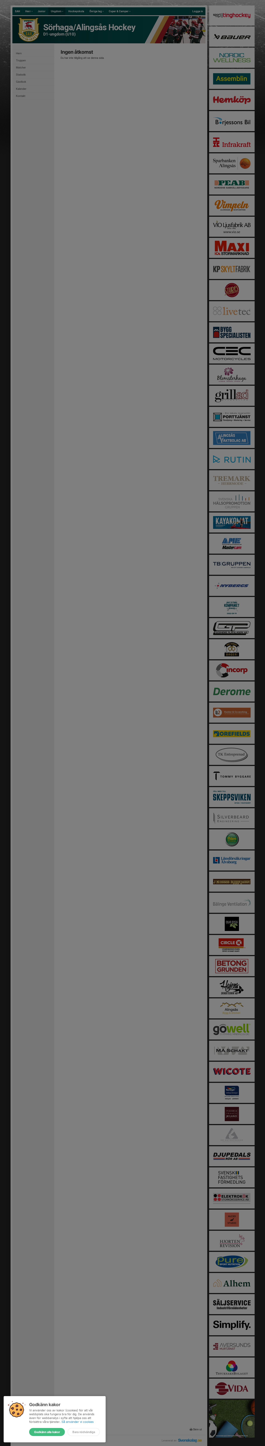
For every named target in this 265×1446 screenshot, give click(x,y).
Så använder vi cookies (77, 1422)
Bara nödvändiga (83, 1432)
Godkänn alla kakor (47, 1432)
